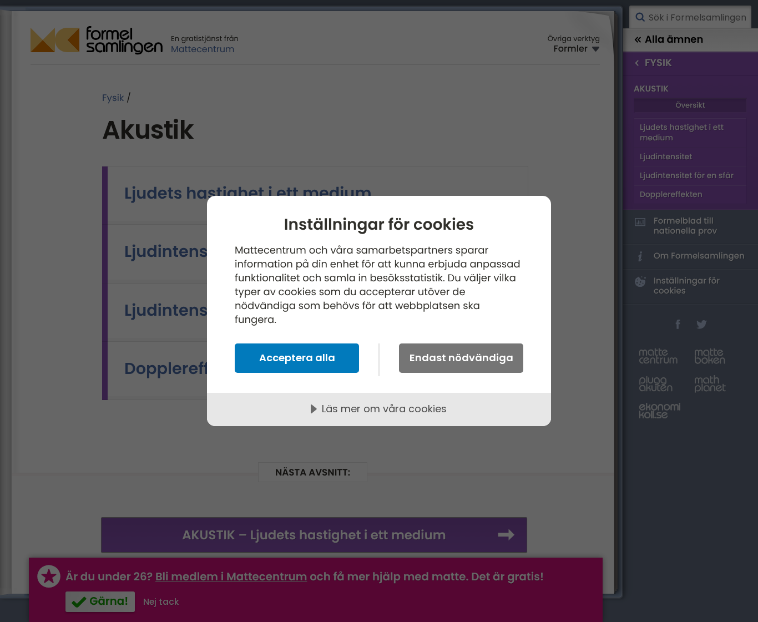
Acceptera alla (297, 358)
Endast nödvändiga (461, 358)
